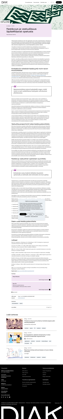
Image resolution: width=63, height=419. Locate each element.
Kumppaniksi (24, 386)
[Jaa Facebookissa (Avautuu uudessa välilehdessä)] (46, 307)
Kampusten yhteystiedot (6, 376)
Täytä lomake (3, 392)
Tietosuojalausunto (34, 216)
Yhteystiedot (3, 374)
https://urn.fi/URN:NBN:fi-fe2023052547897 (25, 271)
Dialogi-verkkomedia (46, 376)
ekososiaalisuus (15, 303)
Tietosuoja (28, 402)
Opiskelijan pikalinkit (46, 384)
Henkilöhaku (3, 377)
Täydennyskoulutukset (26, 376)
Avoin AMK (24, 374)
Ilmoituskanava (43, 402)
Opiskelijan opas (43, 2)
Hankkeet (44, 372)
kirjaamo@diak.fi (4, 388)
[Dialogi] (5, 22)
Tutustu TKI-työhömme (47, 370)
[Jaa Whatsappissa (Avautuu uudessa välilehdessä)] (49, 307)
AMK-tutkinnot (25, 370)
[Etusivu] (4, 2)
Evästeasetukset (21, 402)
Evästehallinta (27, 216)
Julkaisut (44, 374)
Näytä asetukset (39, 214)
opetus (21, 303)
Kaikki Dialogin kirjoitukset (44, 279)
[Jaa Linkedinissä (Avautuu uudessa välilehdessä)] (48, 307)
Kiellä (31, 214)
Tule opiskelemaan (28, 2)
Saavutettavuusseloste (35, 402)
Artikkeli (8, 25)
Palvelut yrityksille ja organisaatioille (29, 382)
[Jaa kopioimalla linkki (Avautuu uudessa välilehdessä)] (51, 307)
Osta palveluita (36, 2)
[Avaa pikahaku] (51, 2)
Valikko (58, 2)
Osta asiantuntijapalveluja (27, 384)
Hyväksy (23, 214)
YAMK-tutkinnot (25, 372)
